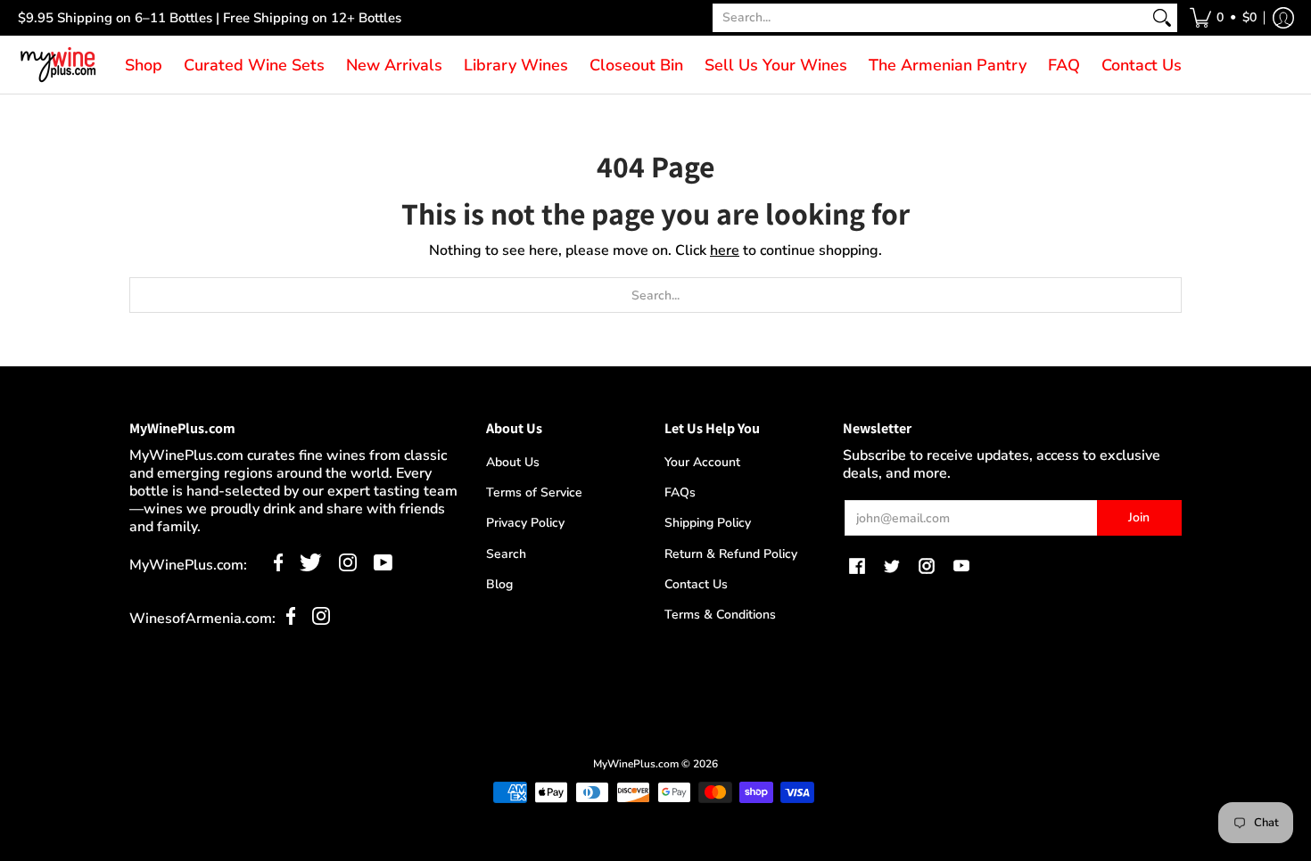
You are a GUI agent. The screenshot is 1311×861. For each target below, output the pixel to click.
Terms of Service (534, 492)
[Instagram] (348, 567)
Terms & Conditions (720, 614)
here (724, 250)
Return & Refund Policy (730, 553)
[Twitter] (311, 567)
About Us (513, 462)
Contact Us (696, 584)
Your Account (702, 462)
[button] (1223, 18)
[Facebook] (279, 567)
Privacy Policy (525, 522)
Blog (499, 584)
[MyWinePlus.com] (58, 65)
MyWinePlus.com (636, 764)
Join (1139, 517)
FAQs (680, 492)
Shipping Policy (707, 522)
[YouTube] (383, 567)
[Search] (1162, 18)
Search (506, 553)
